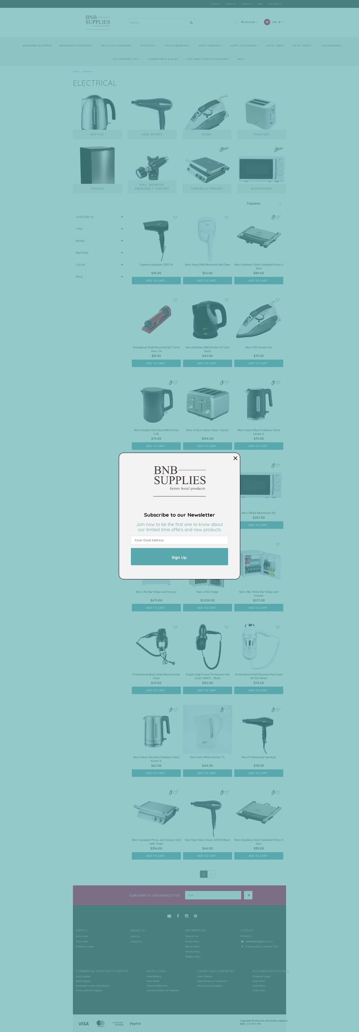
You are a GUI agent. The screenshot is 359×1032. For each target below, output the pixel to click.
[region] (100, 547)
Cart (275, 22)
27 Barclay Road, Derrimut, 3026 (261, 946)
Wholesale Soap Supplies (210, 985)
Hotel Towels (303, 45)
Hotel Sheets (153, 981)
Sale (240, 59)
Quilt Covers (258, 990)
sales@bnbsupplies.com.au (259, 941)
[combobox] (158, 22)
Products (215, 3)
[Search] (191, 22)
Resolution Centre (85, 946)
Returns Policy (192, 946)
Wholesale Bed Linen (157, 985)
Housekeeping (332, 45)
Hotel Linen (274, 45)
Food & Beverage (177, 45)
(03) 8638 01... (275, 3)
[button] (263, 203)
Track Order (82, 941)
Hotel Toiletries (204, 976)
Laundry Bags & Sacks (163, 59)
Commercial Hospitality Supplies (102, 971)
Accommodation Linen (270, 971)
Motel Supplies (83, 981)
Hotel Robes (258, 981)
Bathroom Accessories (75, 45)
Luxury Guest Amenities (215, 971)
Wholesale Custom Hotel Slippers (92, 985)
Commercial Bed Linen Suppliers (163, 990)
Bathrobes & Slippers (37, 45)
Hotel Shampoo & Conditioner (212, 981)
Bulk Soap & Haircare (117, 45)
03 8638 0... (246, 936)
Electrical (148, 45)
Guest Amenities (209, 45)
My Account (248, 22)
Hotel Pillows (259, 985)
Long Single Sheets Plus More (207, 59)
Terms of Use (191, 936)
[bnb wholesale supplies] (97, 22)
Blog (260, 3)
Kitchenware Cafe (126, 59)
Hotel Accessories (244, 45)
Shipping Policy (193, 956)
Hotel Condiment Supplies (89, 990)
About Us (230, 3)
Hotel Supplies (83, 976)
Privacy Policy (192, 941)
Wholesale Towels (261, 976)
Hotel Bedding (154, 976)
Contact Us (246, 3)
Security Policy (192, 951)
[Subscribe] (248, 895)
